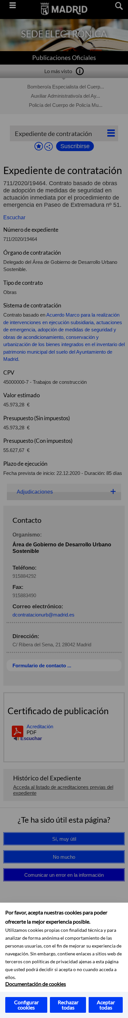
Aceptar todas (106, 1004)
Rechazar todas (68, 1004)
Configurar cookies (26, 1004)
